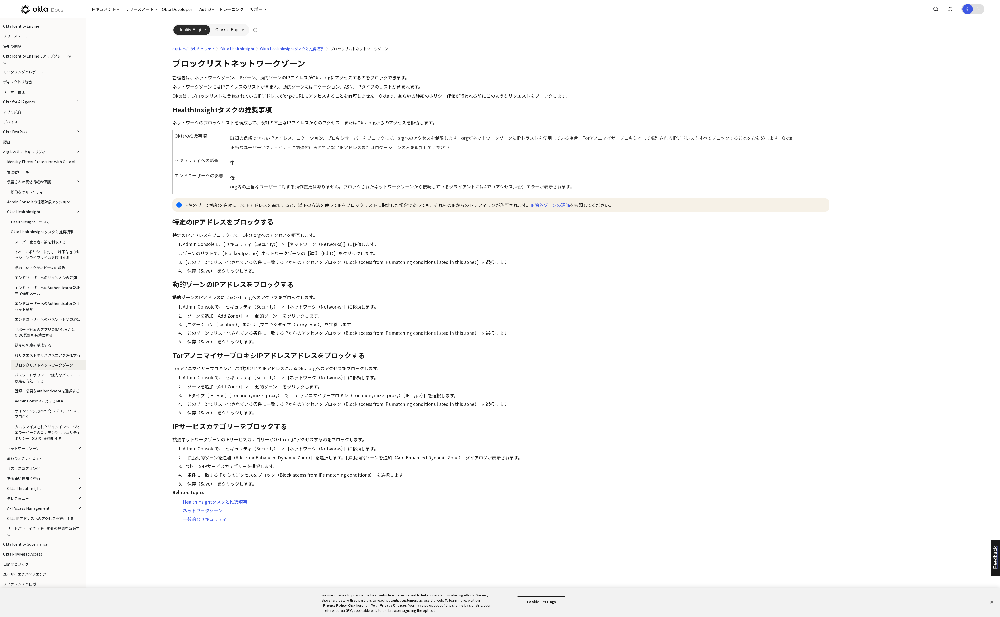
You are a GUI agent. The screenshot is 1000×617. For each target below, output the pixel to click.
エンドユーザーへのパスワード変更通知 (47, 319)
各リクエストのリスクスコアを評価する (47, 355)
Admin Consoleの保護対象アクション (38, 201)
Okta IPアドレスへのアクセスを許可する (40, 518)
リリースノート (15, 36)
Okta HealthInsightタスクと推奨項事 (42, 231)
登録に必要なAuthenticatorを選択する (47, 390)
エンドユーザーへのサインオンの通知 (46, 277)
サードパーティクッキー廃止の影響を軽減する (43, 531)
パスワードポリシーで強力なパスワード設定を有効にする (47, 377)
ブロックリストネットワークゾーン (44, 365)
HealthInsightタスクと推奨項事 (215, 502)
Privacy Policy (335, 605)
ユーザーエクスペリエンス (25, 574)
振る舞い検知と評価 (23, 478)
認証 (6, 141)
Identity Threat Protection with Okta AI (41, 161)
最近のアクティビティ (25, 458)
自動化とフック (16, 564)
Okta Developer (177, 9)
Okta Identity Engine (21, 26)
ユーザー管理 (14, 92)
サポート (258, 9)
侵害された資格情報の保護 (29, 181)
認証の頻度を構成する (33, 345)
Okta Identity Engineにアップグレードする (37, 58)
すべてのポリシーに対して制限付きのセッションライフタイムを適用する (47, 254)
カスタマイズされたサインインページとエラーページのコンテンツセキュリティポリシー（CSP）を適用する (47, 432)
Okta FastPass (15, 131)
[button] (104, 9)
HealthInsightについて (30, 221)
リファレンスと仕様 (19, 584)
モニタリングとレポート (23, 71)
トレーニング (231, 9)
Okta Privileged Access (22, 554)
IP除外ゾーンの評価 (550, 205)
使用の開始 (12, 46)
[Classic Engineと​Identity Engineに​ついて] (255, 30)
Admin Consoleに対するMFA (39, 401)
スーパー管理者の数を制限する (40, 241)
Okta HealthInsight (23, 211)
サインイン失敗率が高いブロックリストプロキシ (47, 413)
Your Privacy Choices (389, 605)
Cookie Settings (541, 601)
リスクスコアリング (23, 468)
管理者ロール (18, 171)
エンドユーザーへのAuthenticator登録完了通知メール (47, 290)
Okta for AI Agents (19, 101)
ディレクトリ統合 (17, 81)
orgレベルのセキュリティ (24, 151)
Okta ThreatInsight (24, 488)
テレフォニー (18, 498)
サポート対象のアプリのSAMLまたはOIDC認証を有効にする (45, 332)
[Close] (991, 602)
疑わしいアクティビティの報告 (40, 267)
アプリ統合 (12, 112)
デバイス (10, 121)
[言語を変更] (950, 9)
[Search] (936, 9)
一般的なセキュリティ (25, 191)
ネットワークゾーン (23, 448)
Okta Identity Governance (25, 544)
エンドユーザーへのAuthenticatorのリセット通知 (47, 306)
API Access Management (28, 508)
